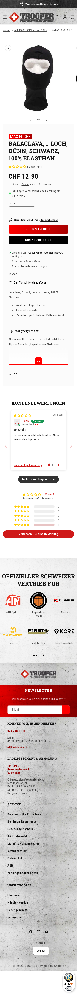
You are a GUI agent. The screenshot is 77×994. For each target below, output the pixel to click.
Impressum (14, 917)
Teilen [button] (15, 373)
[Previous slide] (6, 446)
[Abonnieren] (66, 709)
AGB (10, 865)
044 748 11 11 (16, 731)
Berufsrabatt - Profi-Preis (24, 814)
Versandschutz (17, 851)
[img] (22, 415)
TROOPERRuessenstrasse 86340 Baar (18, 769)
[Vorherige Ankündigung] (7, 4)
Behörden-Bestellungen (22, 821)
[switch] (68, 988)
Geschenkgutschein (20, 829)
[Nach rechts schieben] (47, 120)
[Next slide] (71, 446)
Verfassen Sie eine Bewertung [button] (38, 534)
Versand (25, 184)
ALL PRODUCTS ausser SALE (30, 30)
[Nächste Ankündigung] (70, 4)
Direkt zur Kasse (38, 240)
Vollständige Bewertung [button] (28, 465)
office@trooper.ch (18, 747)
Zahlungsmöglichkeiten (22, 873)
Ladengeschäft (17, 910)
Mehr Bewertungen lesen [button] (38, 479)
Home (6, 30)
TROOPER (30, 966)
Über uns (13, 895)
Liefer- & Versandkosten (23, 844)
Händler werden (17, 903)
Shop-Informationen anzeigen (29, 266)
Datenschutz (15, 858)
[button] (5, 17)
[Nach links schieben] (30, 120)
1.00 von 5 (48, 494)
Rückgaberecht (49, 219)
